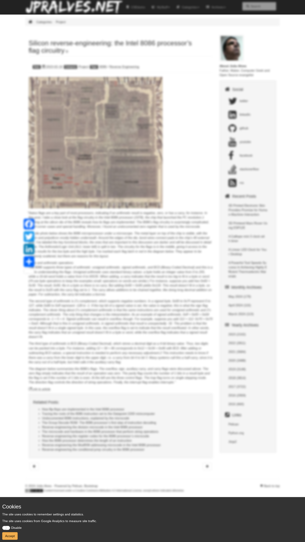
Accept (10, 536)
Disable (16, 527)
